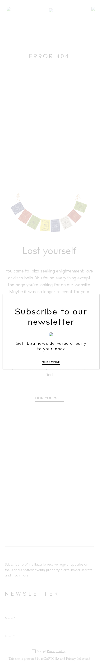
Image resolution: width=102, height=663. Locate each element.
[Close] (92, 301)
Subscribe (51, 362)
